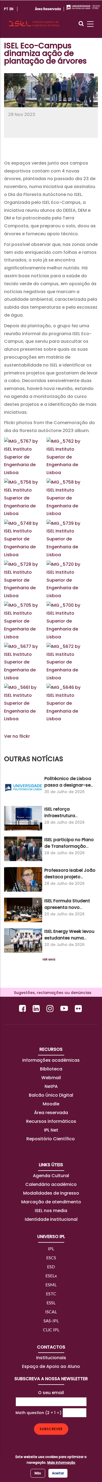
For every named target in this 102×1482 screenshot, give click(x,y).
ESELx (51, 1275)
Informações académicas (51, 1060)
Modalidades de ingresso (51, 1193)
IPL (51, 1248)
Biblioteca (51, 1069)
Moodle (51, 1104)
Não (38, 1473)
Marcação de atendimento (51, 1202)
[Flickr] (79, 1008)
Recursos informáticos (51, 1121)
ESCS (51, 1257)
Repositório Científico (51, 1139)
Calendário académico (51, 1184)
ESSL (51, 1302)
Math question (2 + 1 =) (38, 1412)
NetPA (51, 1086)
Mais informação (61, 1462)
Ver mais (48, 959)
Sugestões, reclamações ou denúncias (51, 992)
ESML (51, 1284)
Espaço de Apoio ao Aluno (51, 1366)
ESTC (51, 1293)
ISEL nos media (51, 1210)
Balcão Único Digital (51, 1095)
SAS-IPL (51, 1320)
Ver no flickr (17, 736)
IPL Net (51, 1130)
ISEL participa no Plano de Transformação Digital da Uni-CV (69, 846)
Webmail (51, 1078)
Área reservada (51, 1112)
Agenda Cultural (51, 1175)
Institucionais (51, 1358)
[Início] (34, 19)
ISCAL (51, 1311)
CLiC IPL (51, 1329)
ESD (51, 1266)
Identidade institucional (51, 1219)
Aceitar (58, 1473)
